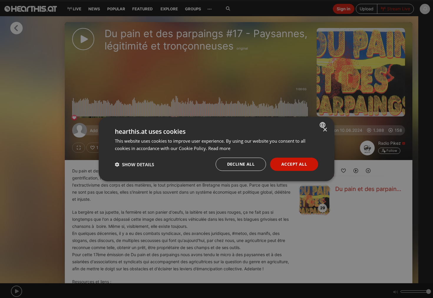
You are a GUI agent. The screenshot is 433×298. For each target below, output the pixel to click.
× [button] (325, 129)
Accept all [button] (294, 164)
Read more (219, 148)
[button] (134, 164)
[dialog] (216, 149)
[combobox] (323, 125)
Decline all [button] (240, 164)
